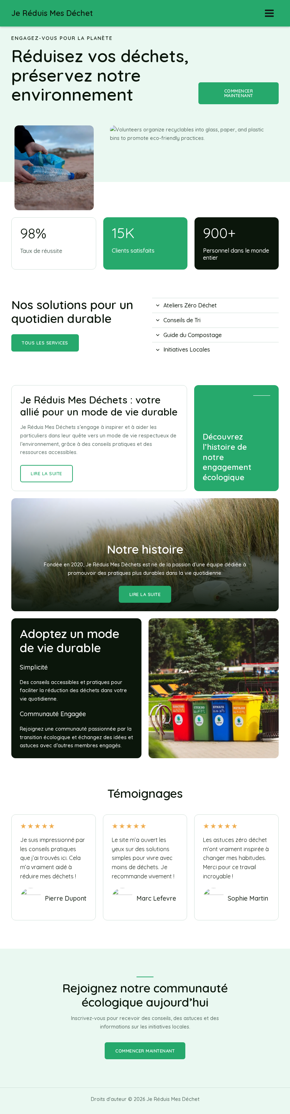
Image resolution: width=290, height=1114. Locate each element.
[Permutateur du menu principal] (269, 13)
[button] (238, 93)
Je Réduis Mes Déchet (52, 13)
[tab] (215, 305)
